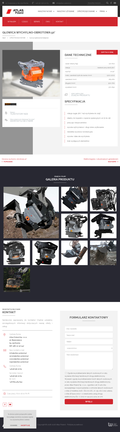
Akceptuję (25, 425)
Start (4, 38)
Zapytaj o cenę (107, 52)
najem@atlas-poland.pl (18, 362)
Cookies (13, 425)
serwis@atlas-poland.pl (18, 356)
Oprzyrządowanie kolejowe (39, 38)
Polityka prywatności (75, 425)
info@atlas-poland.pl (63, 3)
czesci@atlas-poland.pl (18, 359)
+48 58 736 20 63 (15, 369)
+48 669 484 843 (15, 382)
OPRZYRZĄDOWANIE (17, 38)
